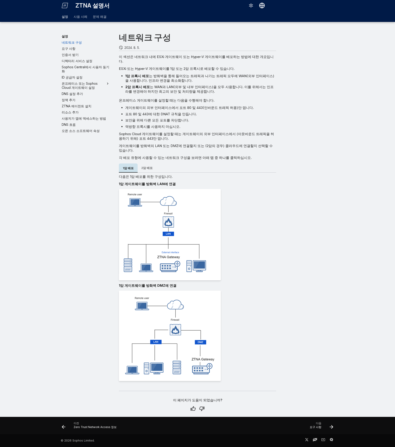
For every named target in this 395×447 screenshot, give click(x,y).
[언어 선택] (262, 5)
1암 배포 (128, 168)
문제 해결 (100, 16)
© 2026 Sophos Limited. (78, 440)
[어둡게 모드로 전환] (251, 5)
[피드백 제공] (331, 440)
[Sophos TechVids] (323, 440)
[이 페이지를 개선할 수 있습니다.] (202, 408)
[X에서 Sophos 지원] (306, 440)
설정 (65, 16)
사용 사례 (80, 16)
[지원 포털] (315, 440)
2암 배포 (147, 168)
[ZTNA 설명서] (65, 5)
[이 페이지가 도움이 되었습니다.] (193, 408)
